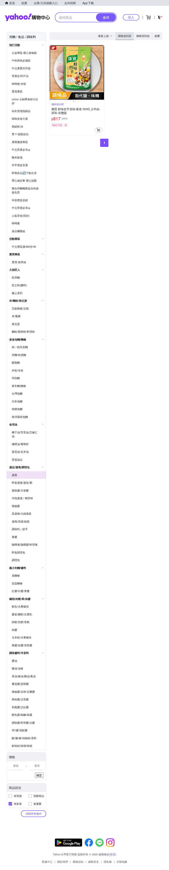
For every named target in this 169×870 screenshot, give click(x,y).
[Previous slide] (52, 72)
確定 (39, 775)
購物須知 (78, 862)
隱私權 (108, 862)
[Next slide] (101, 72)
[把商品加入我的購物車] (98, 130)
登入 (131, 17)
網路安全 (93, 862)
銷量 (157, 36)
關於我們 (62, 862)
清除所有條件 (34, 814)
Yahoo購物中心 (27, 17)
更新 (112, 854)
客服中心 (47, 862)
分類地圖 (121, 862)
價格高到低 (143, 36)
